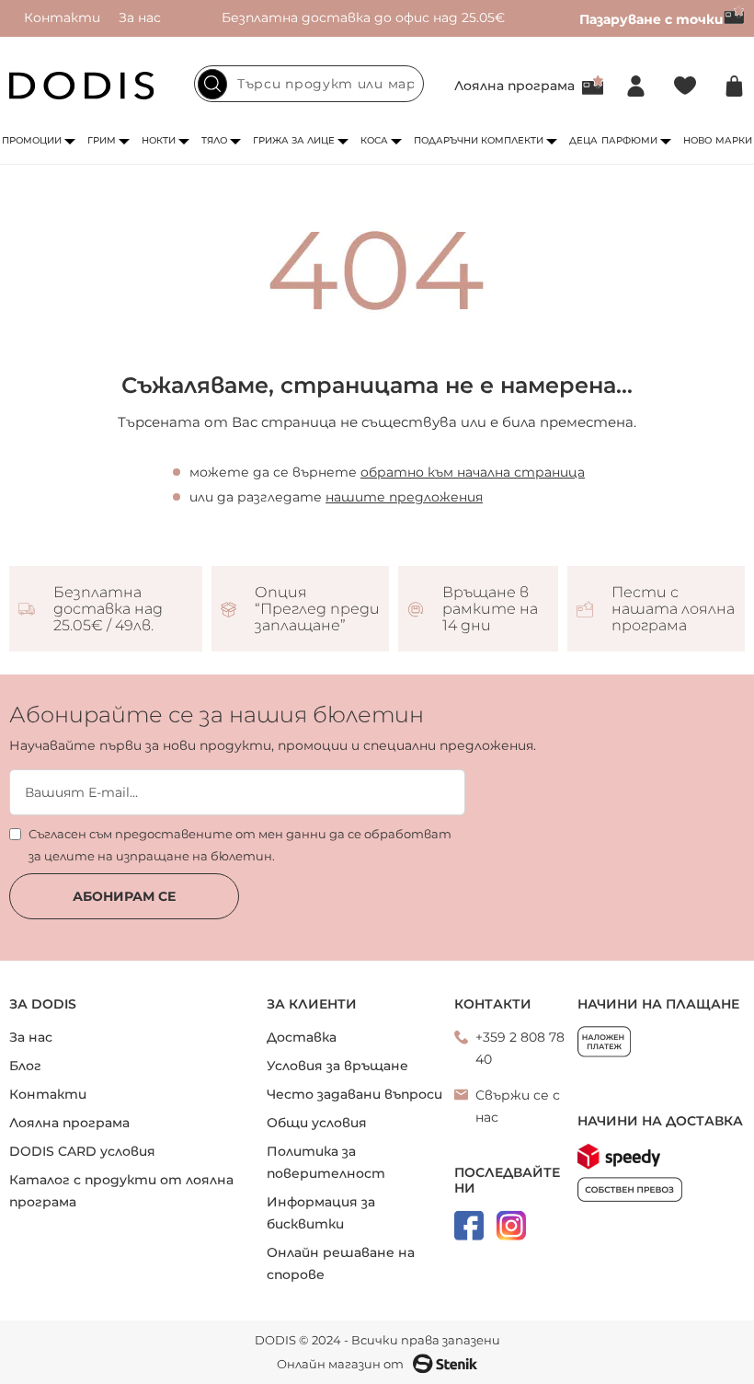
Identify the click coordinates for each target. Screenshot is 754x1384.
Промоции (32, 140)
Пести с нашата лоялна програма (673, 609)
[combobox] (309, 83)
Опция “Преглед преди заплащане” (317, 609)
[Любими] (685, 86)
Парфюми (629, 140)
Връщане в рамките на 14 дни (490, 609)
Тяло (214, 140)
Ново (697, 140)
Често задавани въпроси (354, 1094)
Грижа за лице (294, 140)
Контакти (62, 17)
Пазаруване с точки (651, 19)
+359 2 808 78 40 (520, 1048)
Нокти (159, 140)
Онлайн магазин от (340, 1363)
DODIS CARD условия (82, 1151)
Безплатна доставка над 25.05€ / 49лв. (108, 609)
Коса (374, 140)
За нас (140, 17)
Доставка (302, 1037)
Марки (733, 140)
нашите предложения (404, 497)
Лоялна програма (514, 85)
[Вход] (635, 86)
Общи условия (317, 1122)
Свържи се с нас (517, 1106)
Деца (583, 140)
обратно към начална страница (472, 472)
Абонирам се (124, 896)
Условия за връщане (337, 1065)
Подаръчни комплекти (478, 140)
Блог (25, 1065)
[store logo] (81, 85)
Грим (101, 140)
